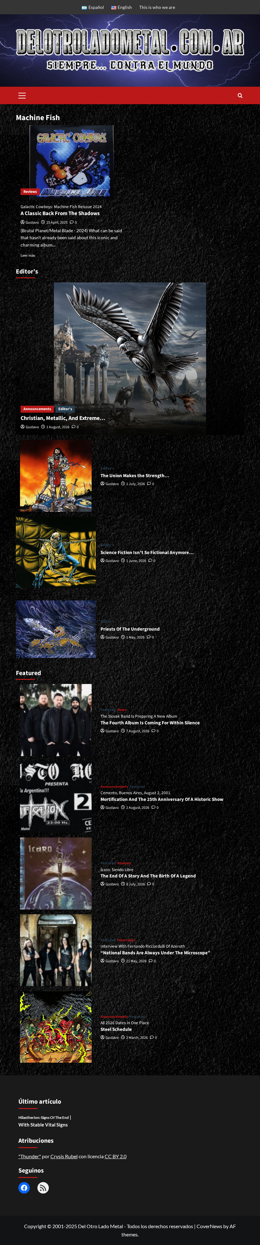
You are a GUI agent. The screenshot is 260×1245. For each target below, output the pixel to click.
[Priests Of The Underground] (56, 629)
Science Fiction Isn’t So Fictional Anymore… (147, 552)
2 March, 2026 (137, 1037)
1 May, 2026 (135, 637)
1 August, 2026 (57, 427)
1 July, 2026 (135, 484)
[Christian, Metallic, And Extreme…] (130, 358)
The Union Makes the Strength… (135, 475)
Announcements (37, 409)
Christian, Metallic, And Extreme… (63, 418)
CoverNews (209, 1226)
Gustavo (32, 222)
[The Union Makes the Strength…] (56, 475)
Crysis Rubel (64, 1156)
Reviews (30, 191)
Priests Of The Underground (130, 629)
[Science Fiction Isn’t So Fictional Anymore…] (56, 552)
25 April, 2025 (57, 222)
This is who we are (157, 7)
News (121, 710)
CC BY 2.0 (116, 1156)
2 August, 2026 (137, 807)
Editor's (65, 409)
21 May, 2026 (136, 961)
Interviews (126, 940)
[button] (22, 95)
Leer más (28, 255)
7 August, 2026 (137, 731)
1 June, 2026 (136, 561)
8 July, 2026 (135, 884)
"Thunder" (29, 1156)
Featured (108, 710)
